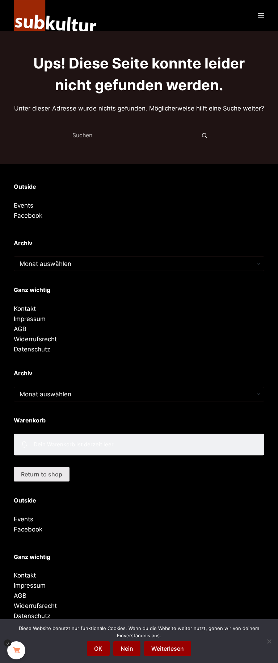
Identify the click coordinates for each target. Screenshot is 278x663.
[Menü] (261, 15)
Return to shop (41, 474)
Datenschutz (32, 349)
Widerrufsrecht (35, 339)
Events (23, 205)
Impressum (30, 318)
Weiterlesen (167, 648)
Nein (127, 648)
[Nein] (269, 641)
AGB (20, 329)
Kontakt (25, 308)
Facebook (28, 215)
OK (98, 648)
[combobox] (132, 135)
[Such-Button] (204, 135)
